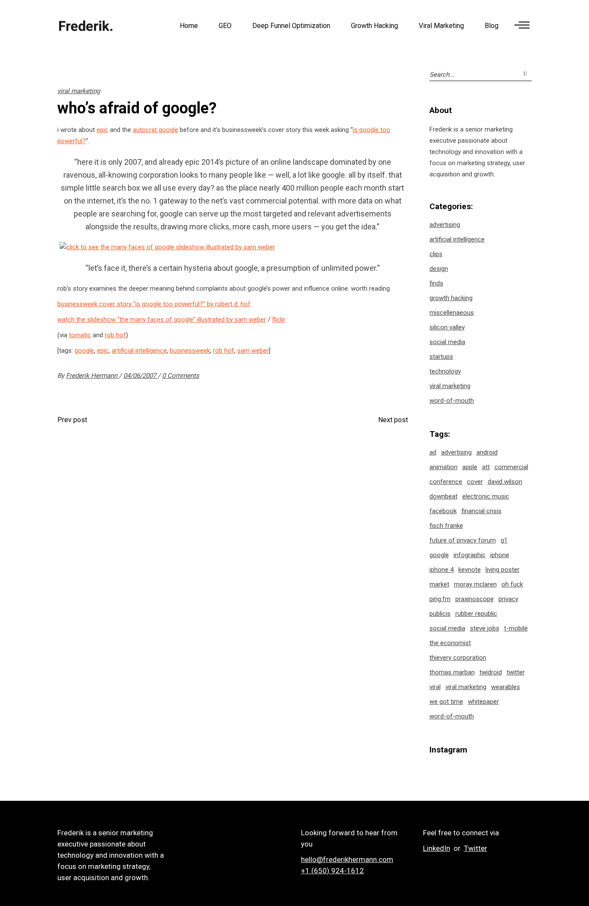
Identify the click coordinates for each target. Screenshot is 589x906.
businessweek (190, 350)
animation (443, 467)
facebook (443, 511)
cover (475, 482)
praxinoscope (474, 599)
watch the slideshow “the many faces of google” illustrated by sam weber (161, 319)
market (439, 584)
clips (435, 254)
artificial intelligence (139, 350)
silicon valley (447, 327)
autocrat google (155, 130)
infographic (470, 555)
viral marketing (78, 91)
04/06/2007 (140, 375)
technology (445, 371)
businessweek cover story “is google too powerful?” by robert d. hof (154, 304)
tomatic (80, 335)
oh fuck (512, 584)
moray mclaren (475, 584)
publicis (440, 614)
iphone (499, 555)
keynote (469, 570)
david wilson (505, 482)
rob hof (115, 335)
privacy (508, 599)
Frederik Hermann (92, 375)
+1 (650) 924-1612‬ (332, 870)
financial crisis (481, 511)
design (438, 269)
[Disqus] (232, 546)
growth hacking (451, 298)
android (487, 452)
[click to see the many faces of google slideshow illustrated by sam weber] (167, 247)
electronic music (485, 496)
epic (102, 130)
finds (436, 283)
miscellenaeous (451, 313)
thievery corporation (457, 657)
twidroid (490, 672)
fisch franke (446, 526)
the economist (450, 643)
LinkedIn (436, 848)
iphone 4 (441, 570)
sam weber (253, 350)
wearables (505, 687)
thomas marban (452, 672)
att (486, 467)
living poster (503, 570)
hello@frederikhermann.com (347, 859)
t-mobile (516, 628)
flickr (278, 319)
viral (435, 687)
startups (441, 357)
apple (469, 467)
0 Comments (180, 375)
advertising (444, 225)
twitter (516, 672)
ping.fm (440, 599)
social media (447, 342)
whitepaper (483, 701)
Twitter (475, 848)
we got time (446, 701)
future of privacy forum (462, 540)
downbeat (443, 496)
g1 (504, 540)
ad (432, 452)
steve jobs (484, 628)
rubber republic (476, 614)
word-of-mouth (451, 400)
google (84, 350)
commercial (511, 467)
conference (445, 482)
